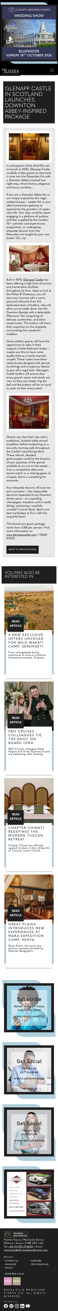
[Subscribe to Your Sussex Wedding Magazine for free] (29, 1007)
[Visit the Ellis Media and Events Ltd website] (16, 1234)
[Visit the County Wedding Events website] (8, 1281)
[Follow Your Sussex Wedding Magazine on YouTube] (29, 1131)
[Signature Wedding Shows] (29, 33)
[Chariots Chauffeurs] (29, 1194)
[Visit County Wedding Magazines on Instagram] (17, 1306)
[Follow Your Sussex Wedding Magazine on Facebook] (29, 1069)
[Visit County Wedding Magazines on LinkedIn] (22, 1306)
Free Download (39, 1264)
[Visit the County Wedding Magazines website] (17, 1281)
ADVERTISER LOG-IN (14, 1274)
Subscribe (36, 1261)
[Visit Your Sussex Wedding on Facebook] (6, 1306)
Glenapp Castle (33, 280)
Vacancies (10, 1264)
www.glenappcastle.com (21, 535)
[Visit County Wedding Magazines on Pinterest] (11, 1306)
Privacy (9, 1268)
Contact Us (11, 1261)
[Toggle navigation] (52, 70)
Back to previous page (22, 549)
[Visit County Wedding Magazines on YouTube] (28, 1306)
